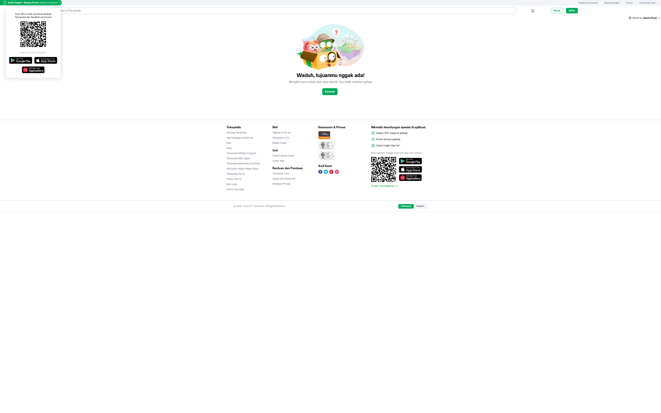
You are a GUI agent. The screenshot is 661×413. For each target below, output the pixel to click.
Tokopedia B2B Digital (238, 158)
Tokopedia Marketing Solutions (243, 163)
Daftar (572, 10)
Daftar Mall (278, 160)
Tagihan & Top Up (281, 132)
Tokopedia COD (280, 137)
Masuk (557, 10)
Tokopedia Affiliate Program (241, 153)
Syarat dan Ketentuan (283, 178)
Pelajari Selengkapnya (383, 186)
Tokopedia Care (647, 3)
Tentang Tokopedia (588, 3)
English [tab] (420, 206)
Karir (229, 143)
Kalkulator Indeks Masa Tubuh (243, 168)
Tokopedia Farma (236, 173)
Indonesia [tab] (406, 206)
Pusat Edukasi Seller (283, 155)
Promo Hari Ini (234, 179)
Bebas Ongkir (279, 143)
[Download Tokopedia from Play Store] (410, 161)
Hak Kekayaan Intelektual (240, 137)
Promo (629, 3)
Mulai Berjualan (612, 3)
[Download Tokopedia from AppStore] (410, 169)
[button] (644, 18)
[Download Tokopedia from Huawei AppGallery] (410, 177)
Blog (229, 148)
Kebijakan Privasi (281, 183)
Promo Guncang (235, 189)
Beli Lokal (232, 184)
